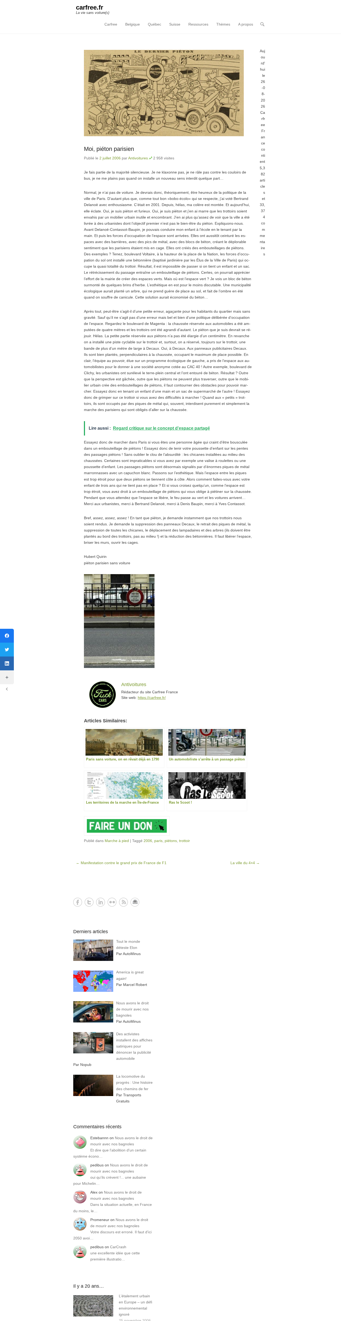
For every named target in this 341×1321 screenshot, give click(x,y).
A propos (245, 24)
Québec (154, 24)
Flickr (112, 902)
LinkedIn (100, 902)
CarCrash (118, 1247)
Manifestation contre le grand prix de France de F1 (121, 863)
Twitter (89, 902)
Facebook (77, 902)
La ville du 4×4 (245, 863)
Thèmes (223, 24)
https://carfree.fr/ (152, 697)
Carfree (110, 24)
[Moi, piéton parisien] (168, 93)
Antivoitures (138, 158)
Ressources (198, 24)
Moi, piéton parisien (109, 149)
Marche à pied (117, 841)
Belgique (132, 24)
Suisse (174, 24)
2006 (148, 841)
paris (158, 841)
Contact (135, 902)
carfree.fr (89, 7)
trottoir (184, 841)
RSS (123, 902)
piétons (171, 841)
